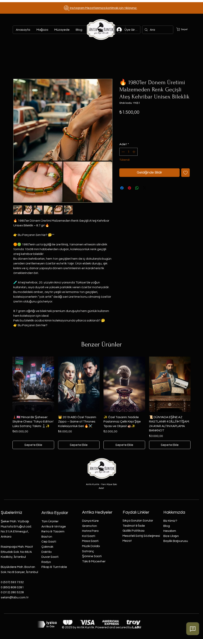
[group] (101, 402)
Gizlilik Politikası (134, 530)
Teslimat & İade (134, 525)
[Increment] (134, 151)
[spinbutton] (128, 151)
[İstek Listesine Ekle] (185, 172)
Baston (46, 536)
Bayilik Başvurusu (175, 541)
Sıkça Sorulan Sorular (138, 520)
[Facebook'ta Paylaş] (122, 188)
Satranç (88, 551)
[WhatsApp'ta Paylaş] (137, 188)
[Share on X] (144, 188)
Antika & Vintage (53, 526)
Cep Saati (48, 541)
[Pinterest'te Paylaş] (129, 188)
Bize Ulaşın (171, 536)
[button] (184, 29)
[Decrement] (122, 151)
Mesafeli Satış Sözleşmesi (141, 535)
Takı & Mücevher (93, 561)
